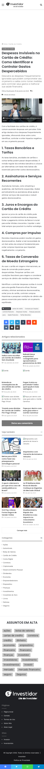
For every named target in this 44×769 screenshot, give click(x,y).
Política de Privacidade (22, 760)
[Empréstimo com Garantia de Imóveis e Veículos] (32, 443)
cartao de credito (17, 308)
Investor (7, 739)
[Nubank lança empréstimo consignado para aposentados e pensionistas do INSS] (32, 347)
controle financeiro (8, 312)
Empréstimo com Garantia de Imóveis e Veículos (32, 454)
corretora (33, 635)
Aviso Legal (8, 727)
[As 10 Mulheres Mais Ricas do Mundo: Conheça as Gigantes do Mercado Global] (32, 475)
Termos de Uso (9, 719)
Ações (5, 545)
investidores (10, 659)
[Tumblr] (23, 322)
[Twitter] (12, 322)
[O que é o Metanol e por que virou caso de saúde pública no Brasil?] (11, 475)
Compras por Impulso (31, 308)
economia (9, 645)
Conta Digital (8, 559)
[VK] (6, 327)
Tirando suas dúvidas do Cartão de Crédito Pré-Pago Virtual (11, 410)
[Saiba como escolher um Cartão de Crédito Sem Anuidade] (11, 348)
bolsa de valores (24, 630)
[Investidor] (15, 5)
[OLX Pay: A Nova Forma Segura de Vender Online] (11, 502)
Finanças (6, 588)
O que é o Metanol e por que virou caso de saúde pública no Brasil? (11, 487)
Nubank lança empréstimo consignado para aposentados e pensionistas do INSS (32, 358)
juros (4, 315)
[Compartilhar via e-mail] (12, 327)
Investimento (29, 659)
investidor (23, 655)
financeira (9, 650)
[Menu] (3, 5)
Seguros (6, 606)
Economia (7, 577)
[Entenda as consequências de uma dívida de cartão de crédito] (11, 374)
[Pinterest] (28, 322)
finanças (8, 655)
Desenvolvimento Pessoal (13, 570)
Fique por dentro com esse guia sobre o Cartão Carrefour (32, 410)
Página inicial (8, 712)
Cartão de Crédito (15, 44)
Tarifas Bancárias (25, 315)
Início (5, 44)
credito (7, 640)
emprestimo (26, 645)
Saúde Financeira (13, 315)
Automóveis (7, 548)
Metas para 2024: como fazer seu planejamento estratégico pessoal (10, 460)
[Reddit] (34, 322)
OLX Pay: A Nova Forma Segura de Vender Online (9, 512)
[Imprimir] (17, 327)
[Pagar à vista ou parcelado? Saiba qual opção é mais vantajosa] (32, 374)
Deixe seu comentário (22, 423)
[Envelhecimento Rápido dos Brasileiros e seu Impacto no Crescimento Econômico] (32, 502)
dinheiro (21, 640)
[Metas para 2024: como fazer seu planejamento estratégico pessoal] (11, 446)
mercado (8, 669)
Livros (5, 598)
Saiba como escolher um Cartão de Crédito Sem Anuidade (11, 357)
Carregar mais (22, 530)
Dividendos (7, 573)
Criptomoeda (8, 566)
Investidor (22, 756)
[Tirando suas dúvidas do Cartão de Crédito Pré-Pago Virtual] (11, 400)
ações (7, 630)
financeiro (25, 650)
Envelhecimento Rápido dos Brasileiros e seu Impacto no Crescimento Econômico (30, 516)
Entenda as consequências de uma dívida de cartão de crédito (11, 385)
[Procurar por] (41, 5)
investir (28, 664)
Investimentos (8, 591)
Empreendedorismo (10, 580)
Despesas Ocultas (21, 312)
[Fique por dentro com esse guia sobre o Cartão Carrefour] (32, 400)
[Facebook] (6, 322)
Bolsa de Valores (9, 552)
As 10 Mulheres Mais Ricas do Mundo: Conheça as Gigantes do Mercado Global (32, 487)
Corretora (6, 563)
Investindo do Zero (10, 595)
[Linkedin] (17, 322)
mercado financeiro (29, 669)
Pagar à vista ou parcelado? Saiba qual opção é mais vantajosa (31, 385)
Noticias (6, 602)
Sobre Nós (8, 723)
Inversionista (8, 743)
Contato (7, 716)
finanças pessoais (34, 312)
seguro (7, 674)
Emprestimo (7, 584)
